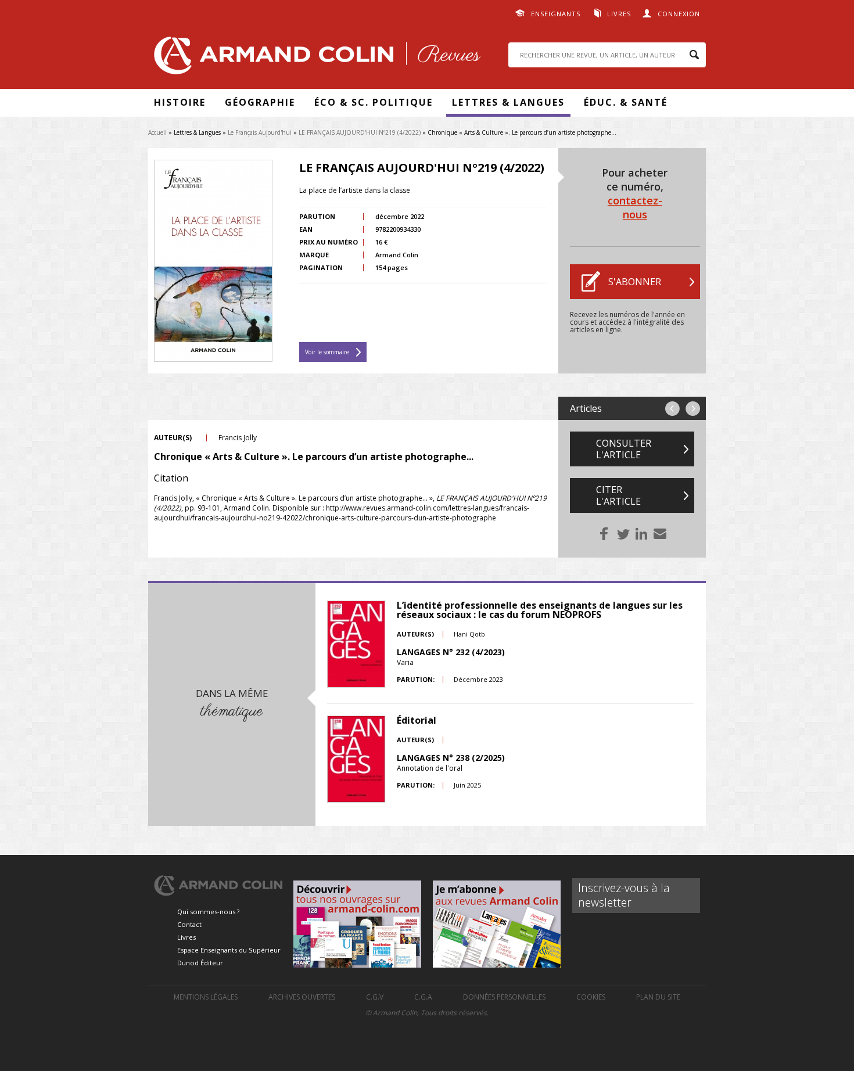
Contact (189, 924)
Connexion (679, 13)
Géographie (260, 102)
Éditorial (416, 720)
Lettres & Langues (508, 102)
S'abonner (634, 281)
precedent (672, 408)
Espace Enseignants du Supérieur (229, 950)
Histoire (180, 102)
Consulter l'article (623, 449)
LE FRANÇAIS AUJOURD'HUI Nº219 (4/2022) (360, 132)
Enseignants (555, 13)
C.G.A (423, 997)
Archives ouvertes (301, 997)
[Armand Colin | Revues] (314, 58)
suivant (693, 408)
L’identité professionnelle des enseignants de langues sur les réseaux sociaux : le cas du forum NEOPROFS (540, 610)
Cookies (590, 997)
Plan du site (658, 997)
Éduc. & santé (626, 102)
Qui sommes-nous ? (208, 911)
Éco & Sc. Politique (373, 102)
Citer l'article (618, 495)
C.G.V (374, 997)
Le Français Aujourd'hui (260, 132)
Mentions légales (206, 997)
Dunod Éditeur (200, 962)
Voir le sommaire (327, 352)
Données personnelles (504, 997)
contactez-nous (635, 207)
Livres (619, 13)
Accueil (157, 132)
